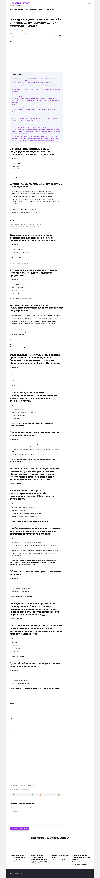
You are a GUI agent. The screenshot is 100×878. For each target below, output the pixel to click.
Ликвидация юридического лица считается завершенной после (34, 109)
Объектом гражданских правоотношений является (30, 127)
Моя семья (33, 9)
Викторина (14, 785)
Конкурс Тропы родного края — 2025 (60, 856)
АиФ (26, 9)
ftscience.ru (48, 33)
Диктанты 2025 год (16, 9)
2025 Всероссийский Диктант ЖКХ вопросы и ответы (81, 857)
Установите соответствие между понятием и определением (32, 82)
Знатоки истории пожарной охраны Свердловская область (39, 857)
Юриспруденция (29, 785)
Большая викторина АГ (47, 9)
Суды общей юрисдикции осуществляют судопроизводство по (34, 140)
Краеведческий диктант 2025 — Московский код (18, 856)
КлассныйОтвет (20, 3)
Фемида (21, 785)
